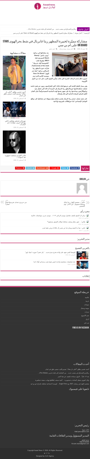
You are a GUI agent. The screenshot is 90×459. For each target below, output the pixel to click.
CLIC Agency (49, 456)
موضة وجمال (62, 49)
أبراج (87, 319)
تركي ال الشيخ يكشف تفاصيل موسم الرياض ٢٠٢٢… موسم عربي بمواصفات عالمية (58, 215)
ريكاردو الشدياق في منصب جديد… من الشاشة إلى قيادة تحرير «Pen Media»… (51, 29)
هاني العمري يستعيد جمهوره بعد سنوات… (15, 156)
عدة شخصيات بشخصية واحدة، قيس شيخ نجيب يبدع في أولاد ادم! (54, 262)
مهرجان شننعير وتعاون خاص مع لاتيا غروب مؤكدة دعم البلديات (15, 122)
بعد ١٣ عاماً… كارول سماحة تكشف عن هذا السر (73, 376)
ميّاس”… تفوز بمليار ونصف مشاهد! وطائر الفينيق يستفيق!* (66, 222)
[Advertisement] (45, 17)
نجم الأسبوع (85, 315)
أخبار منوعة (78, 33)
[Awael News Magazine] (45, 6)
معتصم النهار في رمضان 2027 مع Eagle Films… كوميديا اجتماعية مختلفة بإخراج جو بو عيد (60, 384)
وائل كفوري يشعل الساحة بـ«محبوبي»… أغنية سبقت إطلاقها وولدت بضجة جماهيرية (62, 380)
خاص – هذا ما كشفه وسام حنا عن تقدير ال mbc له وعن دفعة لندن (63, 228)
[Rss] (49, 453)
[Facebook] (47, 453)
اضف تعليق (52, 49)
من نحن (86, 323)
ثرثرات (87, 312)
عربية (87, 301)
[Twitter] (45, 453)
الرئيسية (87, 33)
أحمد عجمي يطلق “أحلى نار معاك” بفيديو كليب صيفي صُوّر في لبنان (15, 93)
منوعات (86, 305)
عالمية (87, 297)
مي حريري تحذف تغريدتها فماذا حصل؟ (16, 202)
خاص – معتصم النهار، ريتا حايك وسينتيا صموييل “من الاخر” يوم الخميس (74, 203)
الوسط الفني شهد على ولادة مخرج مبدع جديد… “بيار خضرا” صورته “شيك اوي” (50, 252)
